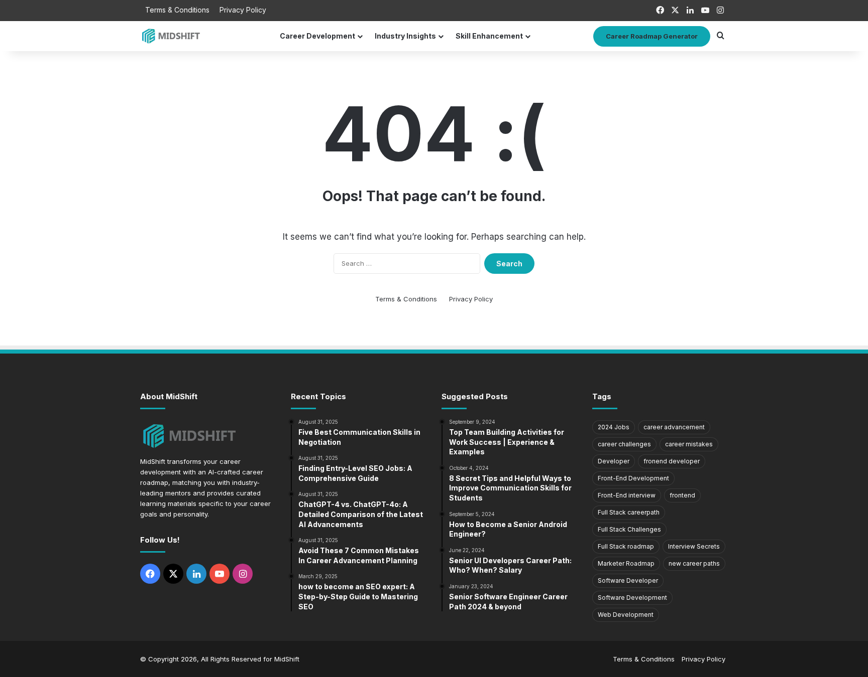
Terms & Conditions (177, 10)
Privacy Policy (243, 10)
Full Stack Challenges (629, 529)
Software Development (632, 597)
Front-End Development (633, 478)
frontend (682, 495)
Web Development (626, 614)
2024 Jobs (613, 427)
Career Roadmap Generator (652, 36)
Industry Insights (405, 36)
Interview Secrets (694, 546)
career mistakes (689, 444)
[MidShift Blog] (171, 36)
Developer (613, 461)
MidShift (286, 659)
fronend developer (671, 461)
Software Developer (628, 580)
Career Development (317, 36)
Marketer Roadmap (626, 563)
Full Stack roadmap (626, 546)
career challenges (624, 444)
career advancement (674, 427)
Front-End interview (627, 495)
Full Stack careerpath (629, 512)
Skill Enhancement (489, 36)
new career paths (694, 563)
